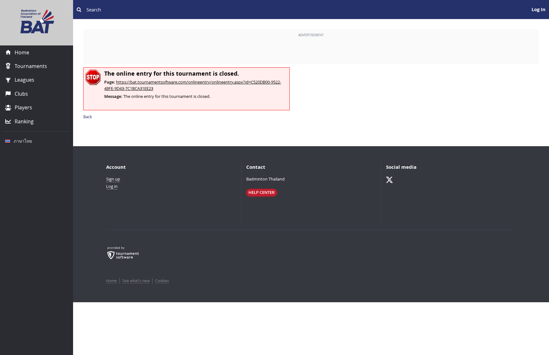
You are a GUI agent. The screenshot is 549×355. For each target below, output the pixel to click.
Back (87, 116)
